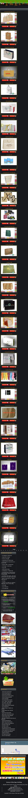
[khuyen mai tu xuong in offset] (13, 774)
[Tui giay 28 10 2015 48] (9, 60)
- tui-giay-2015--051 (9, 208)
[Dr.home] (9, 524)
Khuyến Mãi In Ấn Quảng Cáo (7, 756)
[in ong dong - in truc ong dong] (8, 652)
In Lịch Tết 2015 (5, 586)
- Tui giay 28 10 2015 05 (9, 441)
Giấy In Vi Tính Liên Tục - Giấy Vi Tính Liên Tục (8, 579)
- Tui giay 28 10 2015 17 (9, 298)
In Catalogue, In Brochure (7, 555)
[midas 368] (9, 471)
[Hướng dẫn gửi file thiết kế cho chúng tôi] (8, 685)
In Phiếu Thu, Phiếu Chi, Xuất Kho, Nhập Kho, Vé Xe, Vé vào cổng (8, 583)
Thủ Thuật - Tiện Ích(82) (6, 702)
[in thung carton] (8, 641)
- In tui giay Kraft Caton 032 (9, 226)
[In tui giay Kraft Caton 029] (9, 435)
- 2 (9, 65)
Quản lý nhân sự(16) (6, 716)
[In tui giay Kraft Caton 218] (9, 41)
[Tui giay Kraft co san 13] (9, 418)
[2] (9, 78)
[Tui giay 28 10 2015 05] (9, 454)
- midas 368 (9, 459)
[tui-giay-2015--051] (9, 219)
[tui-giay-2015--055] (9, 94)
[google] (9, 543)
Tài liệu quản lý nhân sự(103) (7, 695)
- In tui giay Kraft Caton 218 (9, 29)
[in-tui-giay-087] (9, 164)
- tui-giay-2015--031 (9, 244)
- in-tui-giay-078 (9, 334)
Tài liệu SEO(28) (5, 698)
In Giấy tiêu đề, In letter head (7, 560)
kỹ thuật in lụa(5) (5, 726)
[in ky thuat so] (8, 630)
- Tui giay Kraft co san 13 (9, 405)
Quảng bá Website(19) (6, 720)
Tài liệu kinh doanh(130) (6, 691)
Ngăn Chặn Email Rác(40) (7, 721)
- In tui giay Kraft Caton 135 (9, 11)
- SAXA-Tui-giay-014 (9, 137)
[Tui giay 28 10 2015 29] (9, 364)
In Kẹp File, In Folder (6, 557)
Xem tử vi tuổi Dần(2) (6, 735)
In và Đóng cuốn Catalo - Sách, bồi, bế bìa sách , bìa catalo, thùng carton (8, 576)
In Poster (3, 581)
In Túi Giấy (4, 585)
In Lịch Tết (4, 567)
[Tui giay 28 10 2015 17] (9, 310)
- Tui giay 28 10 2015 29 (9, 351)
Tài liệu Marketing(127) (6, 693)
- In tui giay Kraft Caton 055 (9, 316)
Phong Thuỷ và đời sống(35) (7, 715)
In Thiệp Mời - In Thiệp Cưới (7, 570)
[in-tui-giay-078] (9, 347)
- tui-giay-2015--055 (9, 83)
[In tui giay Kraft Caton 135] (9, 23)
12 (26, 550)
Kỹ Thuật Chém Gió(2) (6, 734)
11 (23, 550)
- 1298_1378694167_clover (9, 190)
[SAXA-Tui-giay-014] (9, 150)
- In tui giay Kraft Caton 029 (9, 423)
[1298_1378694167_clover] (9, 203)
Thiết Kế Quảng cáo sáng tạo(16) (8, 728)
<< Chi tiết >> (22, 775)
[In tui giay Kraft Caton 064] (9, 399)
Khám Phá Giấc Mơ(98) (6, 712)
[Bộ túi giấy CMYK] (9, 112)
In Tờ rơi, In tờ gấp (5, 558)
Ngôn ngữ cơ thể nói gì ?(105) (8, 714)
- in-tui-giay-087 (9, 154)
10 (20, 550)
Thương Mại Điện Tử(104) (7, 699)
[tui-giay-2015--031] (9, 255)
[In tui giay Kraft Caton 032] (9, 238)
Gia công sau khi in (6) (6, 727)
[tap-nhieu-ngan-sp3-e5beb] (9, 132)
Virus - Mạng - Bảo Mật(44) (7, 701)
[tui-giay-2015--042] (9, 381)
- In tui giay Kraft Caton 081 (9, 280)
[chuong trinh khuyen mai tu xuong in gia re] (8, 603)
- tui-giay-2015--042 (9, 369)
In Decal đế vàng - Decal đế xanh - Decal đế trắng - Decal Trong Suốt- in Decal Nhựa (8, 573)
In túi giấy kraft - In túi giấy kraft (9, 172)
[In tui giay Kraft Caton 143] (9, 489)
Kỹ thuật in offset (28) (6, 724)
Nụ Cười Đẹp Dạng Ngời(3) (7, 731)
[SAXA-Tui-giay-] (9, 508)
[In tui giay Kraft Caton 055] (9, 327)
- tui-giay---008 (9, 262)
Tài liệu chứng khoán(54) (7, 697)
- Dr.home (9, 513)
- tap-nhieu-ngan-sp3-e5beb (9, 119)
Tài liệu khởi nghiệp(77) (6, 694)
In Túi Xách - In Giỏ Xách (7, 566)
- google (9, 531)
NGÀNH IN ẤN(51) (5, 732)
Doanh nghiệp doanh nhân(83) (8, 705)
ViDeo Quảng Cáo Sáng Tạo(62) (8, 730)
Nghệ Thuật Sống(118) (6, 703)
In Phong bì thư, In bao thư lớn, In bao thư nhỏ (8, 562)
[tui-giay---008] (9, 273)
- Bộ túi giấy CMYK (9, 101)
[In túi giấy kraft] (9, 184)
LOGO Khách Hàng (5, 569)
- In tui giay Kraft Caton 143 (9, 477)
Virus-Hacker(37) (5, 706)
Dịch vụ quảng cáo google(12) (8, 723)
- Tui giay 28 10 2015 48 (9, 47)
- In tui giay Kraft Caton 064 (9, 387)
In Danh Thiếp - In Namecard (7, 564)
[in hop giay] (8, 618)
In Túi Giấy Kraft (5, 588)
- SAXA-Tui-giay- (9, 495)
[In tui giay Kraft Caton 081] (9, 292)
